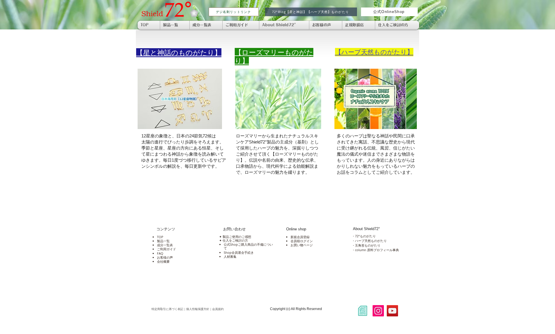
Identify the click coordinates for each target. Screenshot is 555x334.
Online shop (296, 229)
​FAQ (160, 253)
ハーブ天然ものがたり (371, 240)
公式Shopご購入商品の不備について (248, 246)
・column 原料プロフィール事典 (375, 250)
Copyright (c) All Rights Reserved (296, 309)
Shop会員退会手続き (239, 252)
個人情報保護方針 (197, 309)
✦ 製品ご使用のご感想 (234, 236)
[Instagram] (378, 310)
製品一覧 (163, 241)
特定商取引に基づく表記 (167, 309)
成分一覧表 (165, 245)
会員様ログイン (302, 241)
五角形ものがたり (367, 245)
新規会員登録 (300, 237)
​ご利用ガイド (166, 249)
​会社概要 (163, 261)
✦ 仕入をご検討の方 (233, 240)
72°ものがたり (365, 236)
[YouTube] (392, 310)
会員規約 (241, 309)
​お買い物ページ (302, 245)
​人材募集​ (230, 256)
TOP (160, 237)
